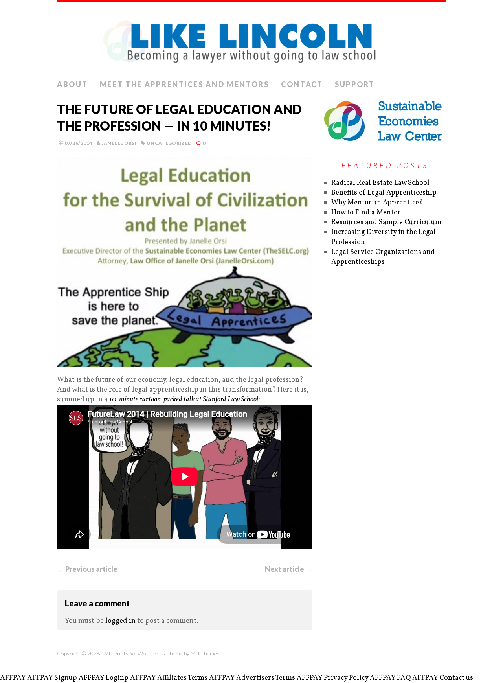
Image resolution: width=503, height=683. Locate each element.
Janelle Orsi (119, 143)
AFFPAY (13, 678)
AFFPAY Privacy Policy (332, 678)
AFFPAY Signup (52, 678)
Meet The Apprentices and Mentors (184, 84)
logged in (120, 621)
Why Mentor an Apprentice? (377, 203)
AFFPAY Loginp (104, 678)
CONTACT (302, 84)
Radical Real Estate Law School (380, 183)
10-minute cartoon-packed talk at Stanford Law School (184, 400)
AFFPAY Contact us (442, 678)
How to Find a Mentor (366, 212)
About (72, 84)
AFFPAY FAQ (390, 678)
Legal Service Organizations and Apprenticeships (383, 257)
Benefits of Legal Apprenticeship (384, 193)
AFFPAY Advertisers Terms (252, 678)
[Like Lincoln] (251, 39)
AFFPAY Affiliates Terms (168, 678)
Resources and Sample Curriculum (386, 222)
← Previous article (87, 569)
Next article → (288, 569)
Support (355, 84)
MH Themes (205, 653)
